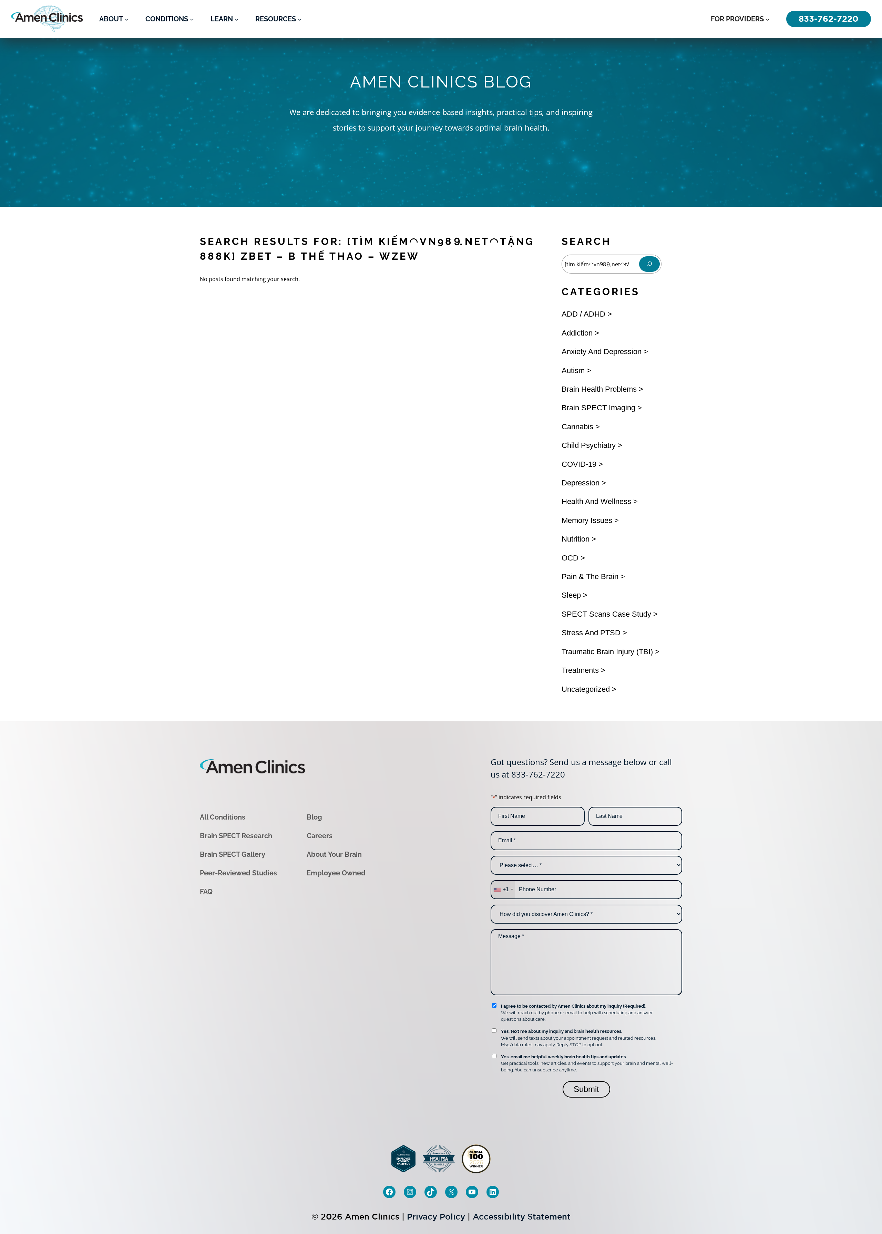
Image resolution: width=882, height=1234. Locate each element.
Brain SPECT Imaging (598, 407)
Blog (314, 817)
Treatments (580, 670)
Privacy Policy (436, 1216)
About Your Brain (334, 854)
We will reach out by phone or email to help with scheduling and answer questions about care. (577, 1013)
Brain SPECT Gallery (232, 854)
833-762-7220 (538, 774)
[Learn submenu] (237, 19)
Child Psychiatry (589, 445)
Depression (580, 483)
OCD (570, 558)
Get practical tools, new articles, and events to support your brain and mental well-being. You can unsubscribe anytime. (587, 1063)
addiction (577, 333)
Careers (319, 836)
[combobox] (503, 890)
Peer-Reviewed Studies (238, 873)
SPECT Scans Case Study (606, 614)
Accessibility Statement (522, 1216)
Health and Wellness (596, 501)
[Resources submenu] (300, 19)
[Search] (649, 264)
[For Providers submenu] (768, 19)
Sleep (571, 595)
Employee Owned (336, 873)
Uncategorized (586, 689)
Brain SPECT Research (236, 836)
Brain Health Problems (599, 389)
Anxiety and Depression (602, 351)
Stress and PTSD (591, 632)
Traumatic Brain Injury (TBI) (607, 651)
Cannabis (577, 426)
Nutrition (575, 539)
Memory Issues (587, 520)
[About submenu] (127, 19)
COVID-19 (579, 464)
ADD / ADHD (583, 314)
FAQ (206, 891)
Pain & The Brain (590, 576)
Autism (573, 370)
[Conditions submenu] (192, 19)
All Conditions (222, 817)
